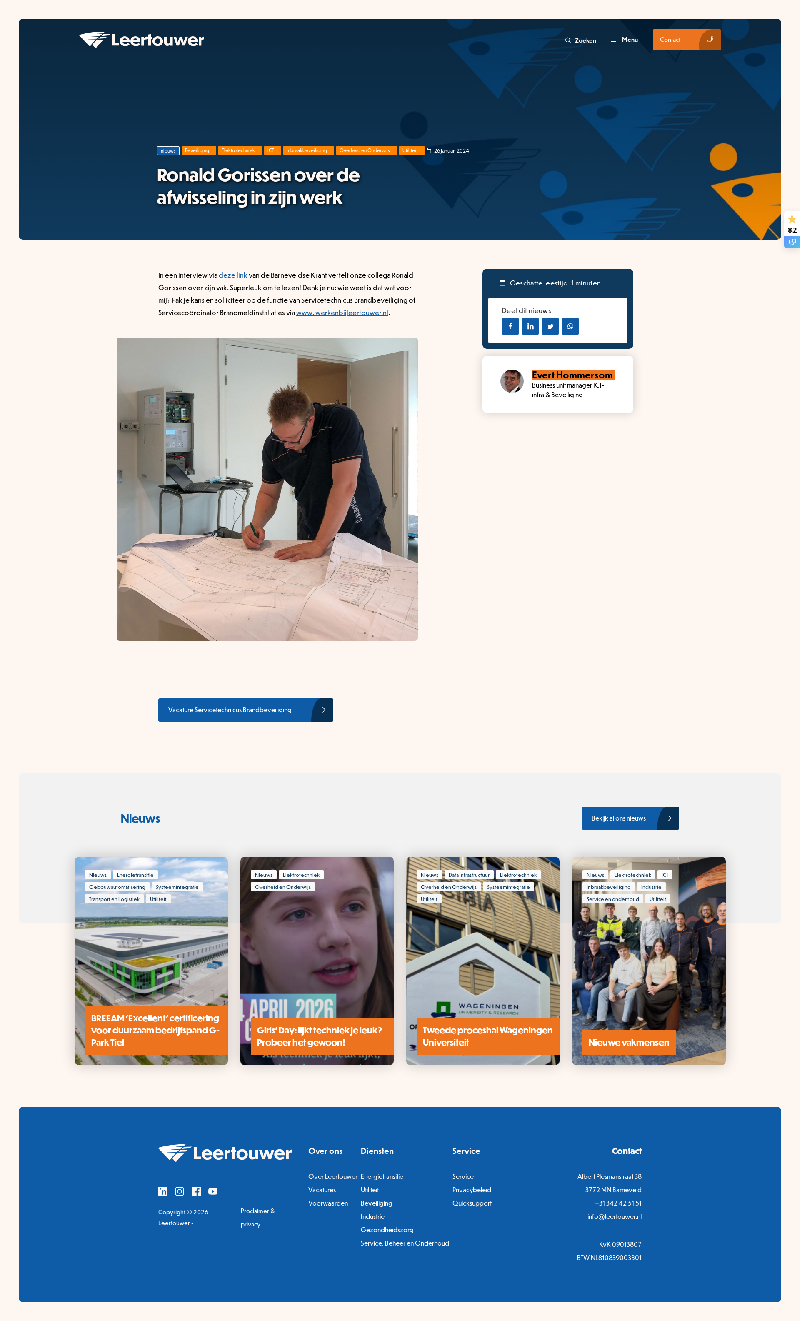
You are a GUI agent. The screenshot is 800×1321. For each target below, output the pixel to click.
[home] (321, 40)
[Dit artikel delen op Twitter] (550, 326)
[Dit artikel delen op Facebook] (510, 326)
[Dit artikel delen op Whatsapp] (570, 326)
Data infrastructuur (469, 874)
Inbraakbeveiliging (307, 150)
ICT (271, 150)
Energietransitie (135, 874)
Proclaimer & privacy (258, 1217)
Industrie (651, 886)
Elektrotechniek (238, 150)
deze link (233, 274)
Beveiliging (197, 150)
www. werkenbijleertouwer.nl (342, 312)
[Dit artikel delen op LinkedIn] (530, 326)
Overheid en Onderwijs (365, 150)
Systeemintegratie (177, 886)
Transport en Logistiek (114, 899)
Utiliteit (410, 150)
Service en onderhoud (613, 899)
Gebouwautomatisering (117, 886)
